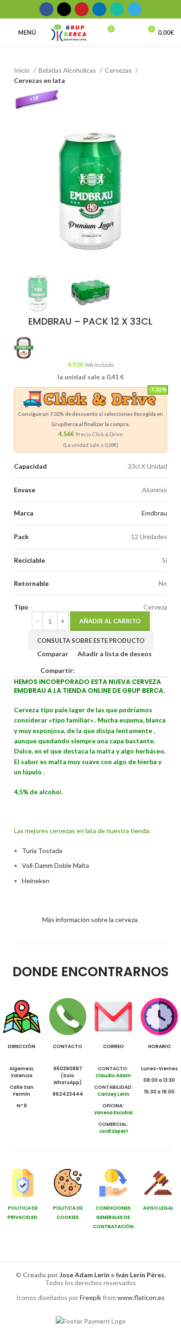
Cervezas (119, 70)
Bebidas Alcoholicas (68, 70)
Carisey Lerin (113, 1094)
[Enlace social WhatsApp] (117, 9)
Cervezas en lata (39, 80)
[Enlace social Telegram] (135, 9)
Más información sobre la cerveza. (90, 919)
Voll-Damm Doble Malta (55, 865)
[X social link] (64, 9)
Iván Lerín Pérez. (141, 1275)
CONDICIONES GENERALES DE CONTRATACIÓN (113, 1217)
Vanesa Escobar (113, 1112)
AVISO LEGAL (158, 1208)
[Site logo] (69, 32)
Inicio (22, 70)
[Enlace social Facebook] (46, 9)
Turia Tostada (42, 850)
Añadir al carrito (110, 621)
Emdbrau (154, 513)
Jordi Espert (113, 1131)
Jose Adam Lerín (85, 1275)
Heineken (36, 881)
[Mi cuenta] (130, 32)
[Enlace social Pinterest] (82, 9)
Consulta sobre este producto (90, 640)
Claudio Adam (113, 1075)
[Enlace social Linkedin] (99, 9)
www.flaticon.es (141, 1297)
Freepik (90, 1297)
